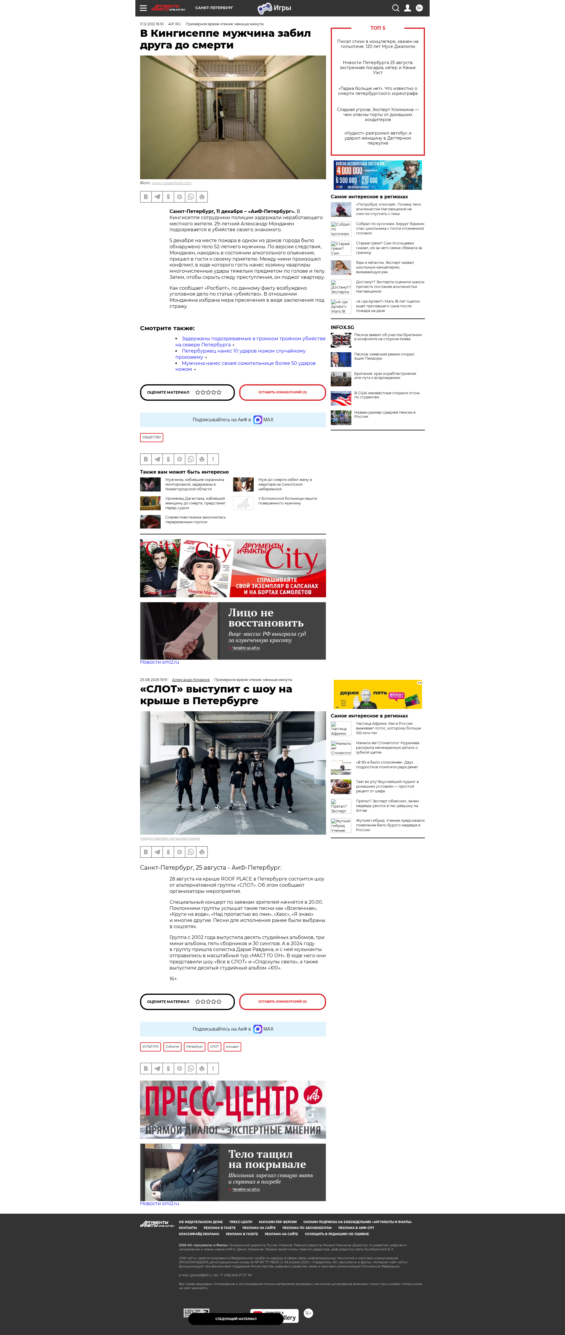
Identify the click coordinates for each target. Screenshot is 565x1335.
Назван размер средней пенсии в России (385, 414)
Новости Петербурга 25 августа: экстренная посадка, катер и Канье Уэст (378, 67)
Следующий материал (236, 1319)
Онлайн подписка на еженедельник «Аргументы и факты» (357, 1222)
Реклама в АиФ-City (356, 1228)
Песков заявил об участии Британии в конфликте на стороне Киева (388, 337)
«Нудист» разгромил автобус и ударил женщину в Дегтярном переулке (378, 138)
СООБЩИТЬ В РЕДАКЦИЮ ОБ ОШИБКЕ (337, 1234)
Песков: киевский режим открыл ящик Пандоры (384, 356)
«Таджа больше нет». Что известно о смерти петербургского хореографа (378, 91)
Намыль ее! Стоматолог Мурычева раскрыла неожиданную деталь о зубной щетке (387, 747)
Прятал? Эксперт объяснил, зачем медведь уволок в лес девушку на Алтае (387, 806)
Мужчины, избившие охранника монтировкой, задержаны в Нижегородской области (194, 484)
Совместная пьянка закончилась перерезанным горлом (195, 519)
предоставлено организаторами (170, 838)
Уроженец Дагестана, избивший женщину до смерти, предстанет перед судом (195, 503)
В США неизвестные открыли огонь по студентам (387, 395)
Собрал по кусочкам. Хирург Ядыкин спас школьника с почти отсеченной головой (390, 228)
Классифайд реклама (199, 1234)
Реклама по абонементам (307, 1228)
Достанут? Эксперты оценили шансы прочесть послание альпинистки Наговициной (390, 287)
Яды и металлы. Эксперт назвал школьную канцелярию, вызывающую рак (385, 267)
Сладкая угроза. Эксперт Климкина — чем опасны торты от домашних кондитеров (378, 114)
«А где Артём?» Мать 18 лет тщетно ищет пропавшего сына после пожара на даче (388, 306)
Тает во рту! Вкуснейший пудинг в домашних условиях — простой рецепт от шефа (387, 786)
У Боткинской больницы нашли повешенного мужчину (287, 500)
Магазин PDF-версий (278, 1222)
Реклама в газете (220, 1228)
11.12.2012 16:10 (152, 24)
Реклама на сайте (259, 1228)
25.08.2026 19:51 (153, 679)
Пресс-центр (241, 1222)
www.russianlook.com (172, 183)
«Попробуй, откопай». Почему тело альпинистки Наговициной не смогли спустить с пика (388, 209)
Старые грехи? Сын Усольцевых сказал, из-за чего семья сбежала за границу (389, 248)
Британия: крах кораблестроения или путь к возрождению (385, 376)
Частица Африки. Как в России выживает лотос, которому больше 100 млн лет (388, 728)
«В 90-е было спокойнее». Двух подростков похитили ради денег (387, 764)
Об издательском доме (201, 1222)
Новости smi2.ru (159, 662)
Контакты (188, 1228)
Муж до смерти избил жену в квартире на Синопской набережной (285, 484)
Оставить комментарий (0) (282, 392)
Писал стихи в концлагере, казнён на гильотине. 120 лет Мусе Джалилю (377, 44)
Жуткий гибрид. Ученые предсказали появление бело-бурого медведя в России (390, 825)
